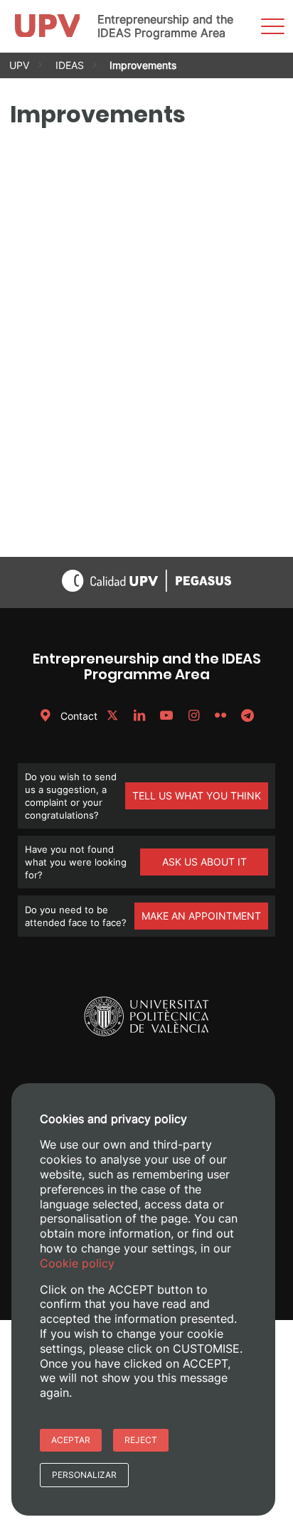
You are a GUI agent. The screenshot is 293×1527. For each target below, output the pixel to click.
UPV (19, 65)
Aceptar (70, 1440)
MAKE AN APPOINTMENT (201, 916)
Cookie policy (77, 1263)
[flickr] (220, 716)
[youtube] (166, 716)
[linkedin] (139, 716)
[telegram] (247, 716)
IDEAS (69, 65)
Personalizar (84, 1474)
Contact (77, 716)
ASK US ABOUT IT (204, 862)
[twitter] (112, 716)
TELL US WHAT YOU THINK (196, 795)
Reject (140, 1440)
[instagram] (193, 716)
